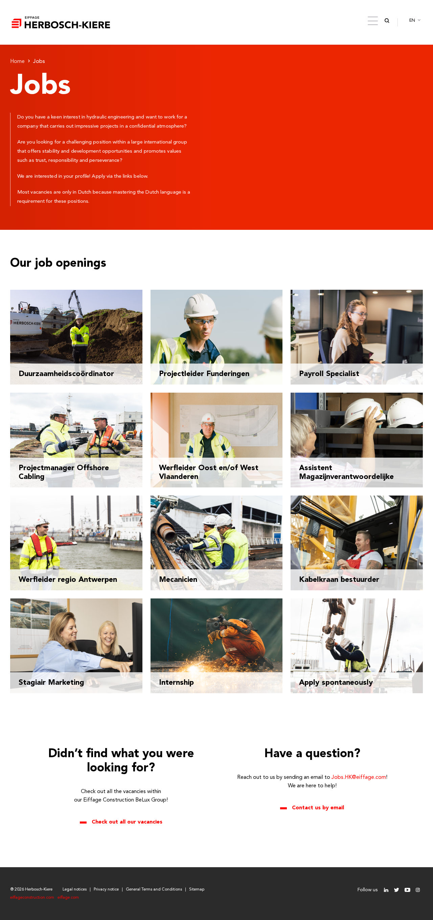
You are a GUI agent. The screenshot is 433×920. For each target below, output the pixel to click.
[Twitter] (396, 890)
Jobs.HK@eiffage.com (359, 777)
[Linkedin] (386, 890)
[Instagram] (417, 890)
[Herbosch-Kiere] (61, 22)
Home (17, 61)
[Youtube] (407, 890)
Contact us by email (318, 808)
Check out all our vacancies (127, 822)
